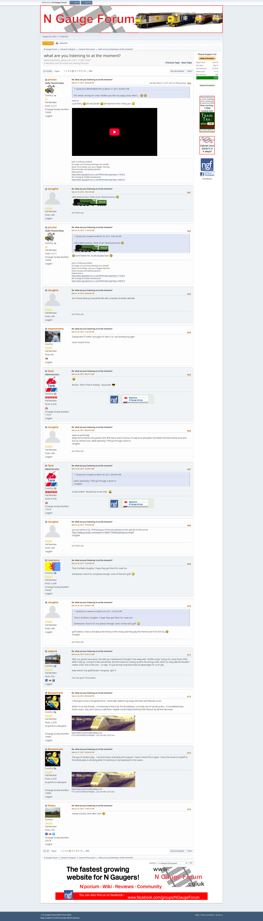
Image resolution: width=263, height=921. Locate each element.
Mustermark (55, 693)
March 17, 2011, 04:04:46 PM (83, 83)
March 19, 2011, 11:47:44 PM (83, 332)
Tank (51, 371)
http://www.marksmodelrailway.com (87, 732)
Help (197, 915)
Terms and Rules (207, 915)
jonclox (52, 79)
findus (52, 805)
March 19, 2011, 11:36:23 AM (83, 230)
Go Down (47, 71)
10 (84, 71)
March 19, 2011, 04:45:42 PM (83, 293)
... (87, 71)
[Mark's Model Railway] (46, 729)
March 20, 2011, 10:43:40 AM (83, 525)
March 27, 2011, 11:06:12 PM (83, 809)
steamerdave (56, 328)
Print (189, 71)
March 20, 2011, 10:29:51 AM (83, 469)
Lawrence (54, 560)
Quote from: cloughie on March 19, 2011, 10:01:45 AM (98, 236)
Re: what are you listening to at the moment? (92, 79)
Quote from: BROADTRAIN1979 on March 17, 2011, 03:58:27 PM (102, 89)
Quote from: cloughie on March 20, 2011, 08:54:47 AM (98, 474)
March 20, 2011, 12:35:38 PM (83, 563)
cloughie (53, 188)
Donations (207, 178)
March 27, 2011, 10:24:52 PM (83, 752)
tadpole (52, 651)
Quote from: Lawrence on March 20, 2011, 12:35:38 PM (99, 611)
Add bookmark (177, 71)
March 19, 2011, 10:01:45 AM (83, 192)
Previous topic (172, 62)
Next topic (186, 62)
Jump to (153, 863)
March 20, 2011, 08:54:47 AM (83, 430)
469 (90, 71)
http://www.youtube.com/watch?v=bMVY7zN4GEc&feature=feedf (103, 532)
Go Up (46, 851)
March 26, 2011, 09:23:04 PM (83, 696)
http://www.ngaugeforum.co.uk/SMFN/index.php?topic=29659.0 (98, 179)
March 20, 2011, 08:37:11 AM (83, 374)
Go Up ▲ (219, 915)
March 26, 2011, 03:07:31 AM (83, 654)
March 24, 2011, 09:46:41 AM (83, 605)
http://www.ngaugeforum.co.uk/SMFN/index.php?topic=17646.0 (98, 174)
